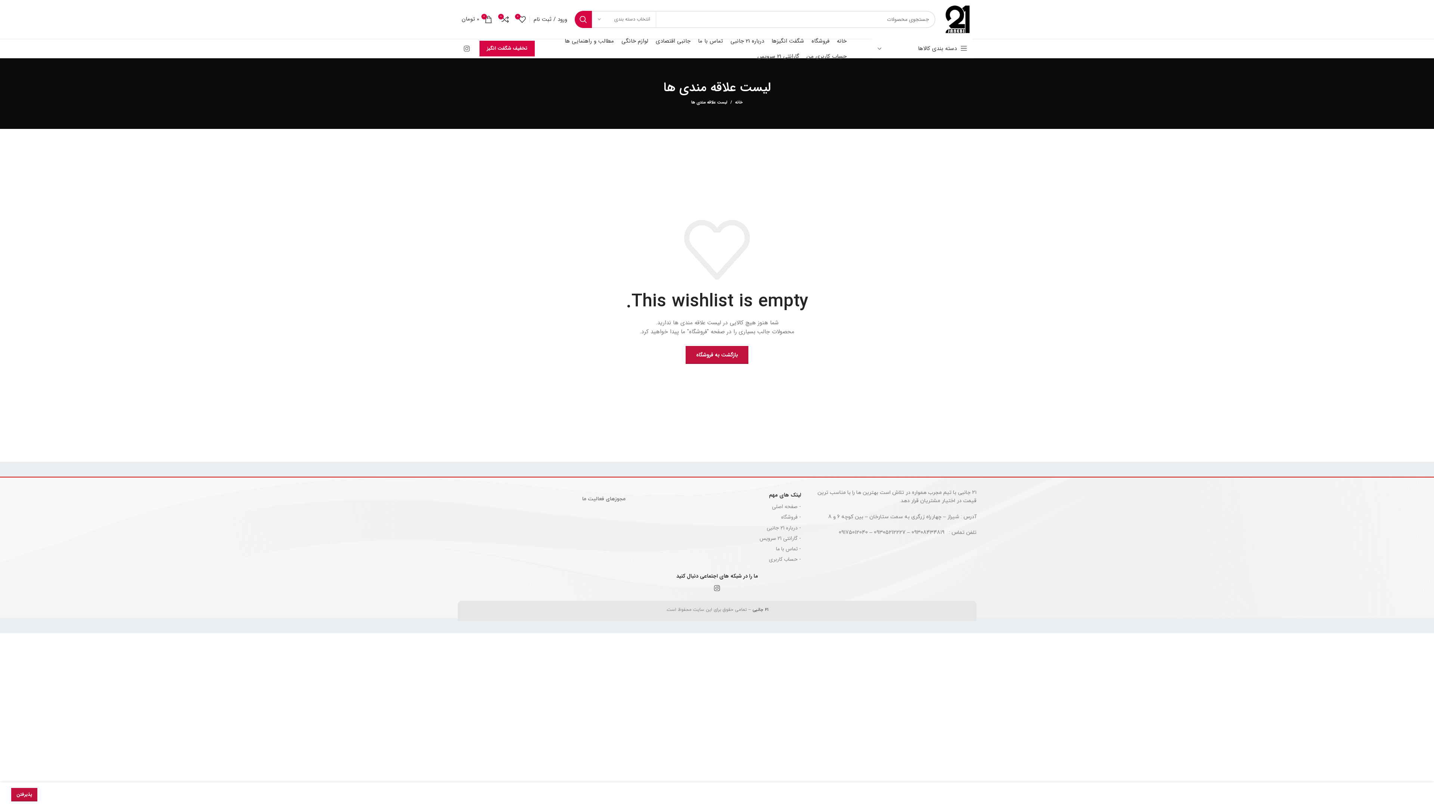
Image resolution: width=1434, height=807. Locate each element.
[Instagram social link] (467, 48)
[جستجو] (583, 19)
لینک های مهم (785, 495)
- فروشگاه (791, 517)
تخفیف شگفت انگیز (507, 48)
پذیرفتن (24, 794)
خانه (739, 103)
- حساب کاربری (785, 559)
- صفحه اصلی (786, 507)
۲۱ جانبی (760, 610)
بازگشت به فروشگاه (717, 355)
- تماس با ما (788, 549)
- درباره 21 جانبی (784, 528)
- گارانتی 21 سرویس (780, 538)
